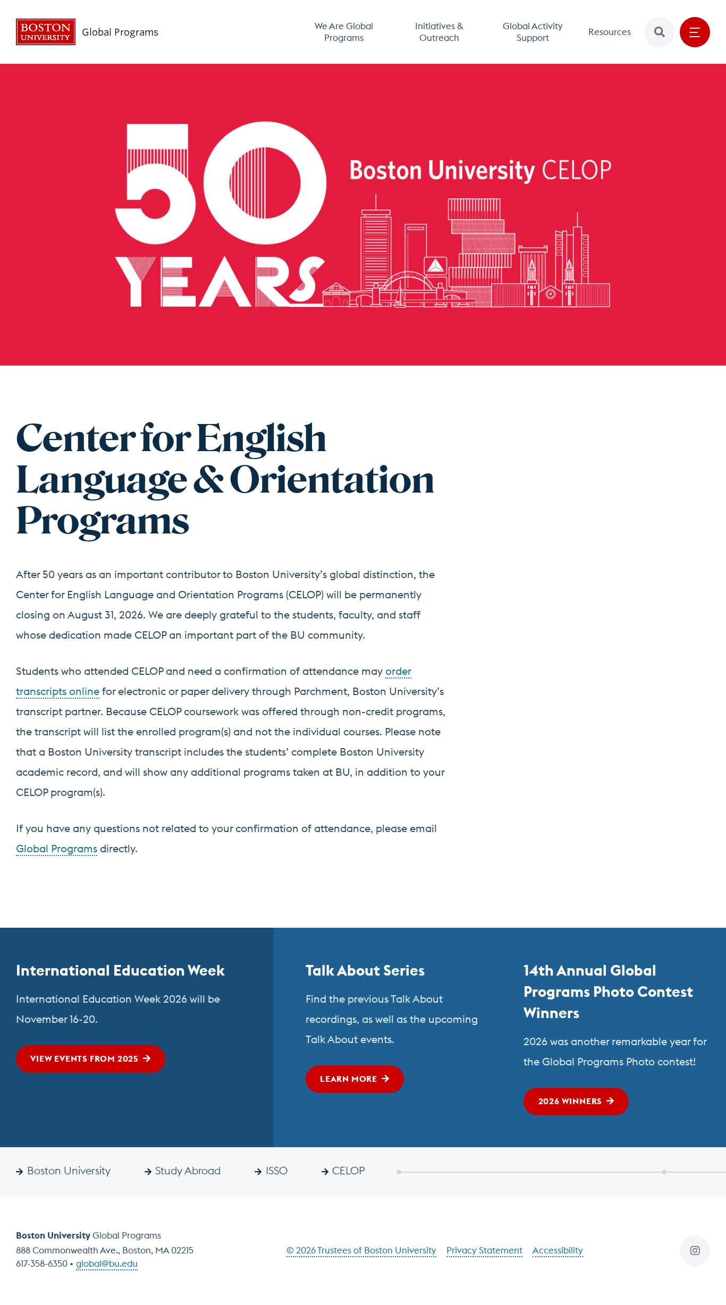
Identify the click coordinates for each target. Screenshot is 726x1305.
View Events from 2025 (84, 1058)
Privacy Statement (484, 1250)
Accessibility (558, 1250)
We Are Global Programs (344, 32)
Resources (609, 32)
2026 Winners (570, 1101)
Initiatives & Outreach (439, 32)
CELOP (348, 1170)
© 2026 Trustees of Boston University (361, 1250)
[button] (659, 32)
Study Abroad (188, 1170)
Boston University (69, 1170)
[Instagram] (695, 1251)
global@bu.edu (107, 1263)
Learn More (348, 1078)
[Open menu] (695, 32)
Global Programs (56, 848)
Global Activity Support (533, 32)
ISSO (277, 1170)
